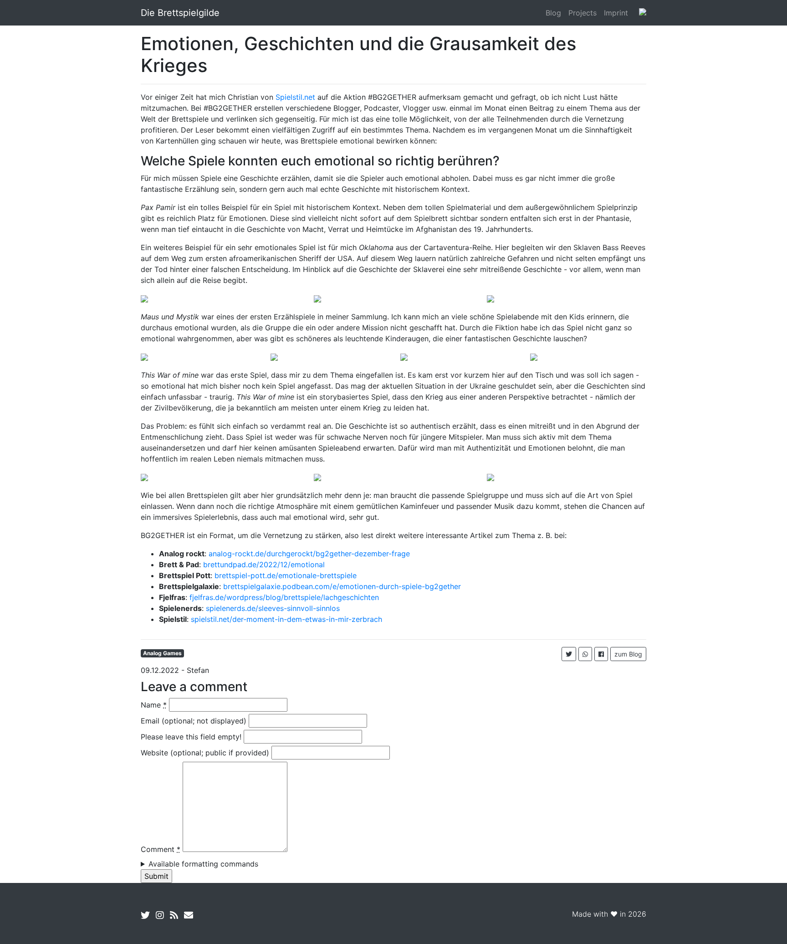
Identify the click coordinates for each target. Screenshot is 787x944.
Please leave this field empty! (191, 736)
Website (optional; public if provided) (205, 752)
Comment (160, 849)
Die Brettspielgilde (180, 12)
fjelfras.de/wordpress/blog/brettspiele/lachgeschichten (284, 597)
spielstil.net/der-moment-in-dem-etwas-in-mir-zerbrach (286, 619)
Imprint (616, 12)
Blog (553, 12)
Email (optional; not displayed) (193, 720)
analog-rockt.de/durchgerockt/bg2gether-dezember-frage (309, 553)
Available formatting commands (203, 863)
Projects (582, 12)
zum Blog (628, 654)
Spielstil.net (295, 97)
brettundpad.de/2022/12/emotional (264, 564)
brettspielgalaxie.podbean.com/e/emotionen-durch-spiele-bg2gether (342, 586)
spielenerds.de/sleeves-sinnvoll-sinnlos (273, 608)
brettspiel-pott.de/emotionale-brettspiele (286, 575)
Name (154, 704)
